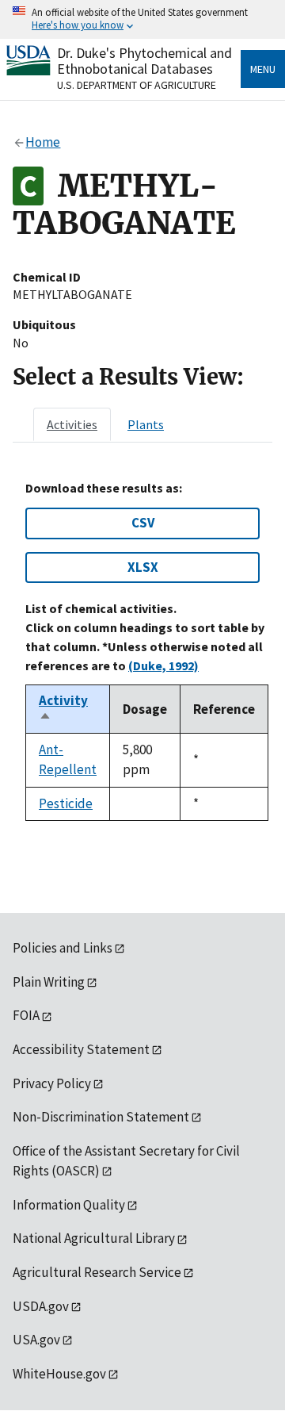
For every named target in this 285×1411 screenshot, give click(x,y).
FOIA (26, 1015)
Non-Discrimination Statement (101, 1116)
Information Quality (69, 1205)
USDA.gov (41, 1306)
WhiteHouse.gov (59, 1373)
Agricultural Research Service (97, 1272)
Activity (63, 709)
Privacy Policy (52, 1083)
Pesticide (66, 803)
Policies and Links (62, 948)
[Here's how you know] (142, 19)
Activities (72, 424)
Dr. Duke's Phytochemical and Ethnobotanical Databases (144, 61)
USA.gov (36, 1339)
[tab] (72, 424)
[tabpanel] (142, 651)
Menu (263, 69)
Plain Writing (49, 982)
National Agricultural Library (94, 1238)
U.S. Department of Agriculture (136, 85)
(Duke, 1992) (163, 665)
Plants (145, 424)
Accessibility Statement (81, 1049)
